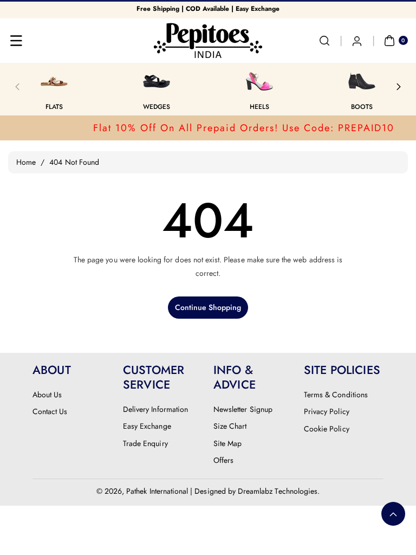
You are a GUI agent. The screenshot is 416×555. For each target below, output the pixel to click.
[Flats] (54, 81)
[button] (16, 41)
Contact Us (50, 411)
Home (26, 162)
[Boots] (361, 81)
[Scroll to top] (393, 514)
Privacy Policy (326, 411)
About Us (47, 394)
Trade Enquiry (145, 443)
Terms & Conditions (336, 394)
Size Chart (230, 426)
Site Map (227, 443)
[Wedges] (156, 81)
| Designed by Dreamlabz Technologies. (255, 491)
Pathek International (157, 491)
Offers (223, 460)
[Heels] (259, 81)
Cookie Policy (326, 428)
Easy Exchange (147, 426)
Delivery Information (155, 409)
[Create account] (357, 41)
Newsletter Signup (242, 409)
